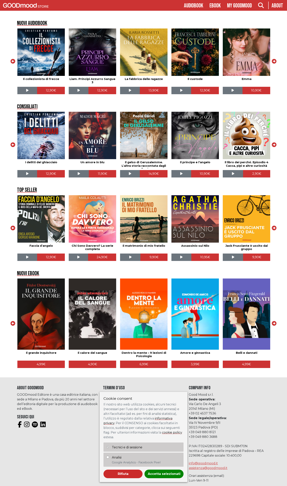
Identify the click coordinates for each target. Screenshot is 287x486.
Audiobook (193, 5)
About (277, 5)
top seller (27, 190)
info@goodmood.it (203, 463)
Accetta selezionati (164, 474)
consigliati (27, 106)
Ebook (215, 5)
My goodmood (239, 5)
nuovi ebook (28, 273)
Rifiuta (123, 474)
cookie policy (172, 432)
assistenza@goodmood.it (208, 468)
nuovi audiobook (32, 23)
